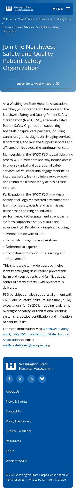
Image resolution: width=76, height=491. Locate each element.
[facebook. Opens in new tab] (9, 379)
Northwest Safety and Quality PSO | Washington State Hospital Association (36, 334)
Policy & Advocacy (18, 421)
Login (10, 451)
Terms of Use (57, 479)
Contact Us (14, 411)
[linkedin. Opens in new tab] (31, 379)
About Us (12, 391)
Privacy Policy (36, 479)
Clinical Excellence (19, 431)
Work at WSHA (16, 461)
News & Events (16, 401)
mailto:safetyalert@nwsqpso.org (26, 345)
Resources (13, 441)
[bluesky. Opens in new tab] (42, 379)
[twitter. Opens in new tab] (20, 379)
